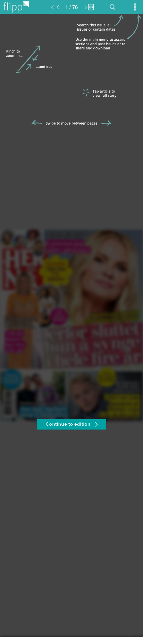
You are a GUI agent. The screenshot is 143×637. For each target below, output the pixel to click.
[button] (71, 425)
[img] (71, 325)
